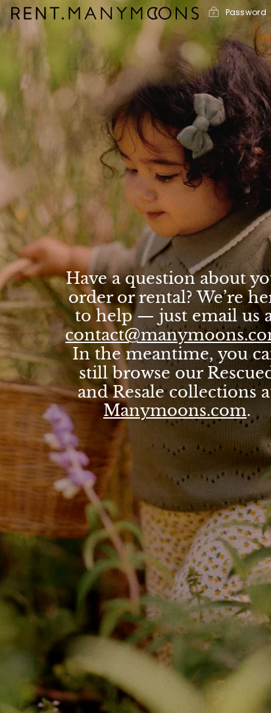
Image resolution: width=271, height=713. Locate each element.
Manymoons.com (175, 410)
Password (246, 12)
